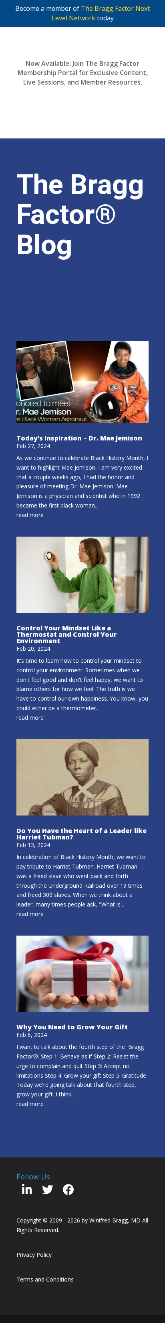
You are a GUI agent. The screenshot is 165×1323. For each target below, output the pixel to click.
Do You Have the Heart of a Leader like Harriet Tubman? (81, 833)
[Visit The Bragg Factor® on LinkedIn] (27, 1191)
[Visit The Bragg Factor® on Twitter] (47, 1191)
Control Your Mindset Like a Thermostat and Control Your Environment (66, 634)
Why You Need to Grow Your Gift (72, 1027)
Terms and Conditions (45, 1279)
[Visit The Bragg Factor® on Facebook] (68, 1191)
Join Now (82, 101)
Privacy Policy (34, 1254)
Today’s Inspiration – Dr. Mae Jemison (79, 438)
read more (30, 515)
